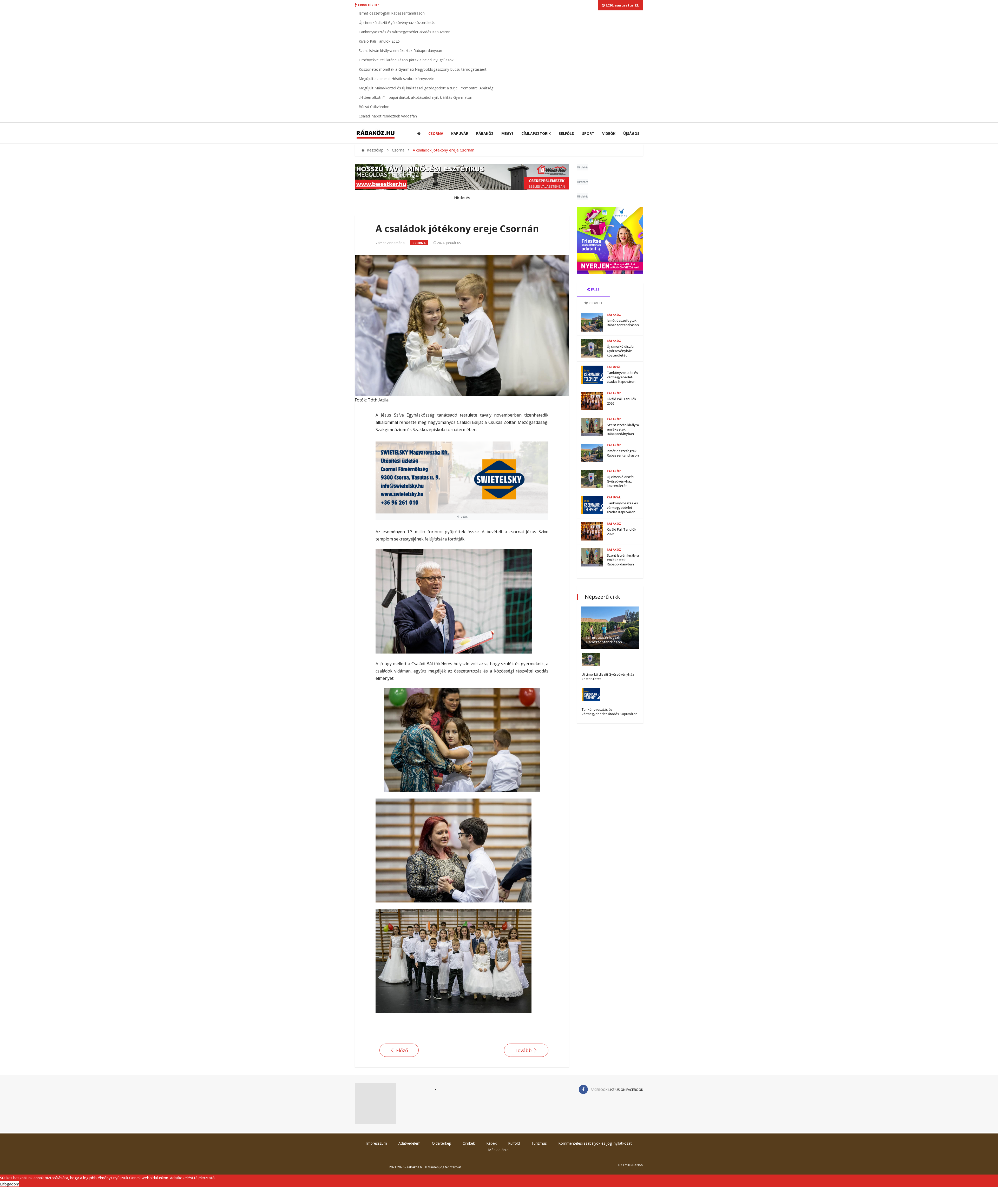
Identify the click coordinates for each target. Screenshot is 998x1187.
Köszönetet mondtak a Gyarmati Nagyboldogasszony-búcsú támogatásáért (423, 69)
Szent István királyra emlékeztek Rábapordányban (400, 50)
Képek (491, 1143)
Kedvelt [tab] (595, 303)
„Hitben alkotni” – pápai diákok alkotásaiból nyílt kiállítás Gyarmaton (415, 97)
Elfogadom (9, 1183)
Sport (588, 133)
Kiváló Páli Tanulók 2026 (379, 41)
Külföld (514, 1143)
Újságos (631, 133)
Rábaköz (485, 133)
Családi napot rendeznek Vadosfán (388, 116)
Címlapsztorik (536, 133)
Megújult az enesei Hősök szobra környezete (396, 78)
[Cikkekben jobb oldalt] (610, 240)
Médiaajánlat (499, 1149)
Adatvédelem (409, 1143)
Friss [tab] (595, 289)
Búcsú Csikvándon (374, 106)
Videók (608, 133)
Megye (507, 133)
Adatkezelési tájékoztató (192, 1177)
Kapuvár (459, 133)
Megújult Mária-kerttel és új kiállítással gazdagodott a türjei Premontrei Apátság (426, 87)
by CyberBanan (630, 1165)
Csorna (435, 133)
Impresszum (376, 1143)
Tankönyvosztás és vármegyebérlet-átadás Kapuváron (404, 31)
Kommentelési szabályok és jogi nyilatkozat (595, 1143)
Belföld (566, 133)
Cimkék (469, 1143)
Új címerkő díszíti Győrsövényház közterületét (397, 22)
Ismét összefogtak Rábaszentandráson (392, 13)
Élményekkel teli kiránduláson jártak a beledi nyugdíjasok (406, 59)
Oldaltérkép (441, 1143)
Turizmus (539, 1143)
